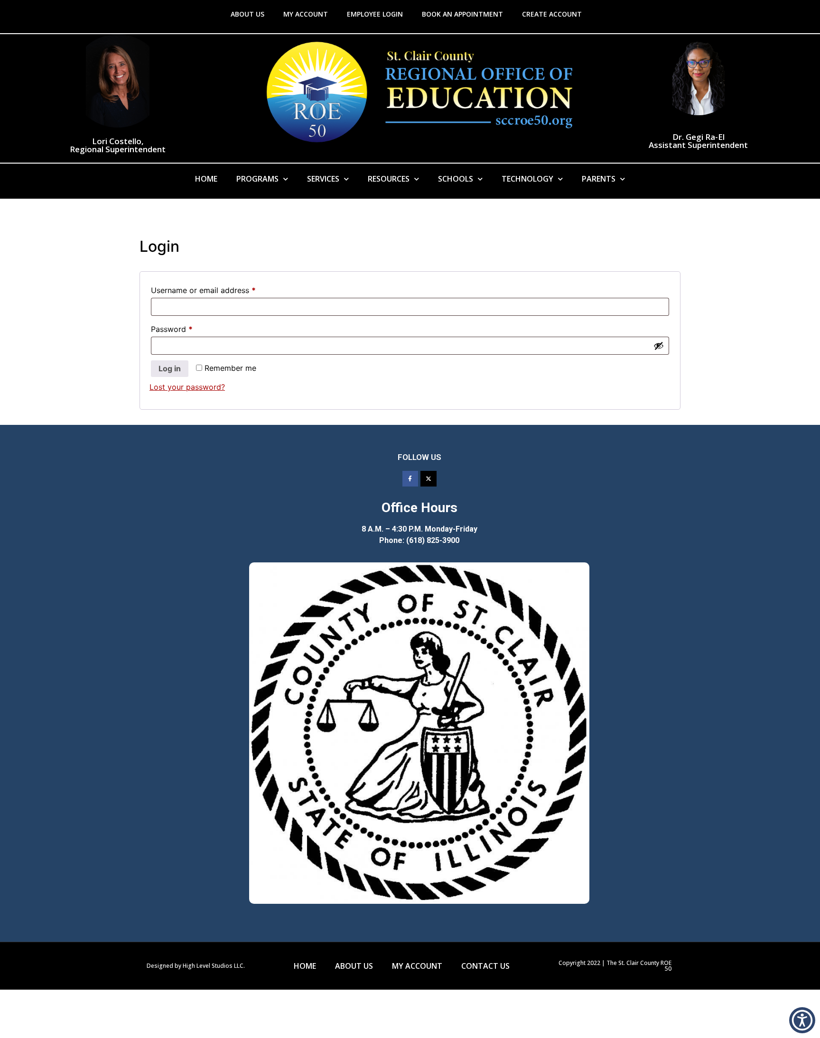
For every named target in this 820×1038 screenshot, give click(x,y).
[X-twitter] (428, 479)
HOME (305, 966)
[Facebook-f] (410, 479)
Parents (598, 179)
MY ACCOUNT (305, 13)
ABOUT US (247, 13)
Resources (389, 179)
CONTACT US (485, 966)
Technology (527, 179)
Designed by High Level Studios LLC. (196, 966)
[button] (802, 1020)
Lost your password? (187, 387)
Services (323, 179)
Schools (455, 179)
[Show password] (658, 345)
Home (206, 179)
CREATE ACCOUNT (552, 13)
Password (187, 328)
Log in (169, 368)
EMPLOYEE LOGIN (375, 13)
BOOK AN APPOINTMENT (462, 13)
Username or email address (219, 289)
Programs (257, 179)
